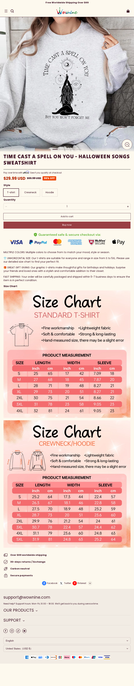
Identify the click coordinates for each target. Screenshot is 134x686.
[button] (5, 11)
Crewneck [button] (30, 192)
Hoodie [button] (50, 192)
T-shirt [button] (11, 192)
